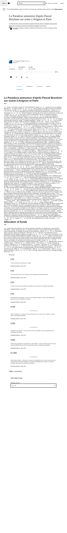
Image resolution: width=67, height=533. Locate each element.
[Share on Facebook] (16, 77)
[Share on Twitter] (22, 77)
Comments (39, 86)
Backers (48, 86)
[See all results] (43, 3)
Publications (29, 86)
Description (19, 86)
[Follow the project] (11, 77)
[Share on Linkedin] (27, 77)
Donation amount (15, 382)
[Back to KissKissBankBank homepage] (9, 3)
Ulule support (59, 9)
